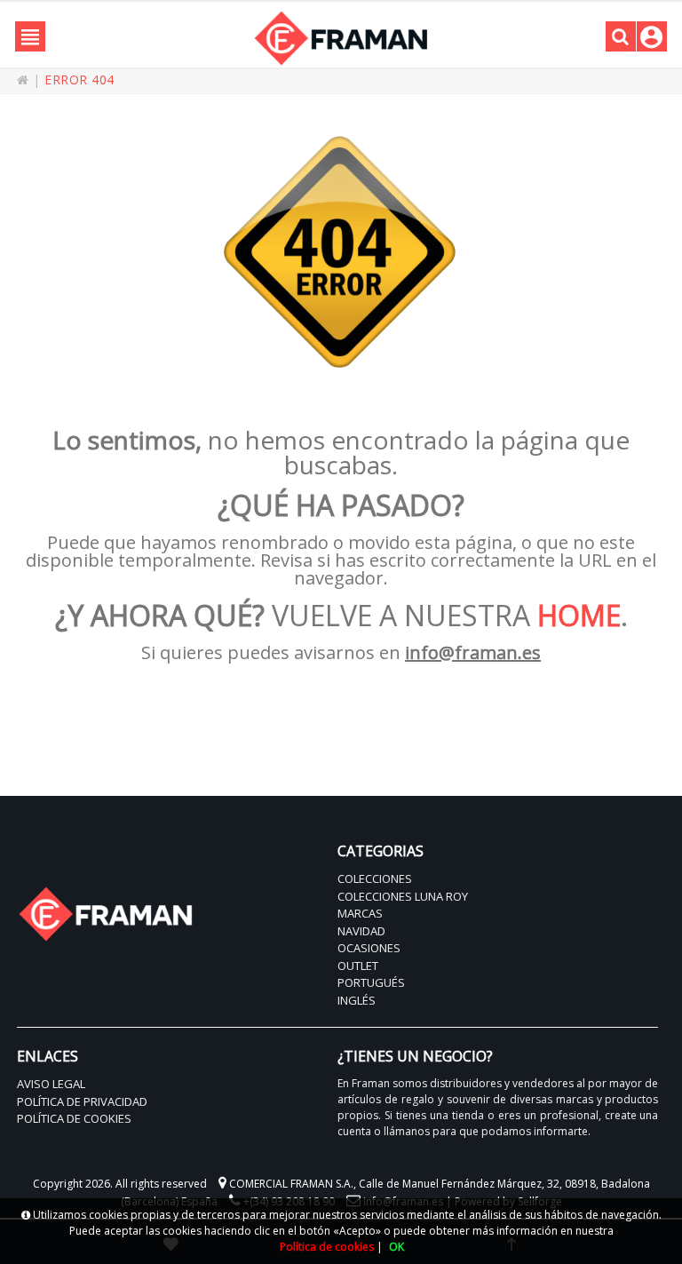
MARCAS (360, 913)
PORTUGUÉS (371, 982)
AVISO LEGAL (51, 1084)
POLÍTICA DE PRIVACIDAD (82, 1101)
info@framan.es (473, 652)
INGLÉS (356, 1000)
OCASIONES (368, 948)
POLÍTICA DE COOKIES (74, 1118)
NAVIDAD (361, 931)
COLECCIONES (374, 878)
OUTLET (357, 966)
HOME (579, 615)
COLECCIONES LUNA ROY (402, 896)
